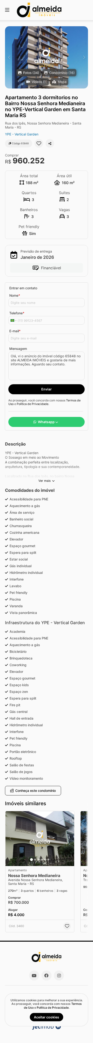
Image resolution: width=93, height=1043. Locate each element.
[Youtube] (34, 975)
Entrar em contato (23, 288)
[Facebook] (46, 975)
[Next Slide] (84, 57)
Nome (14, 295)
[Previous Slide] (9, 57)
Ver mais (44, 481)
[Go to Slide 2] (35, 860)
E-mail (15, 331)
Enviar (46, 389)
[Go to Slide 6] (48, 860)
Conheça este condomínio (35, 791)
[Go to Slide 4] (42, 860)
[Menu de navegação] (7, 10)
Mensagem (18, 349)
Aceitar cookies (46, 1017)
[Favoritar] (39, 143)
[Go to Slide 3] (38, 860)
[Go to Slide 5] (45, 860)
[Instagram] (59, 975)
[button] (46, 57)
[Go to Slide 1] (31, 859)
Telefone (16, 313)
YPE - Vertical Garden (21, 134)
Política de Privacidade (32, 404)
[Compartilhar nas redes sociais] (50, 143)
